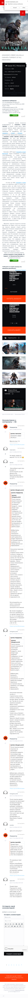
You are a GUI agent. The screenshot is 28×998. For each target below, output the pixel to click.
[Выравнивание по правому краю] (21, 924)
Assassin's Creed (21, 182)
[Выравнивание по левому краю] (16, 924)
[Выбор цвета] (9, 926)
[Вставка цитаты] (14, 926)
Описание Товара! (20, 270)
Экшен (13, 71)
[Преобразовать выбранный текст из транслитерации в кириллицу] (17, 926)
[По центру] (19, 924)
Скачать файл (14, 330)
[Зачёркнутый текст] (13, 924)
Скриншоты (12, 338)
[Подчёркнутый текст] (10, 924)
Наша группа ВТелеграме (17, 444)
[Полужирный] (5, 924)
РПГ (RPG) (17, 71)
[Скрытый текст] (12, 926)
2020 (9, 71)
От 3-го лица (14, 74)
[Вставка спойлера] (20, 926)
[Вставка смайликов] (5, 926)
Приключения (7, 74)
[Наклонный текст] (8, 924)
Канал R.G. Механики (16, 66)
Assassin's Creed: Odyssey (12, 133)
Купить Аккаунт (14, 299)
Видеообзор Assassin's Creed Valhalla (12, 392)
